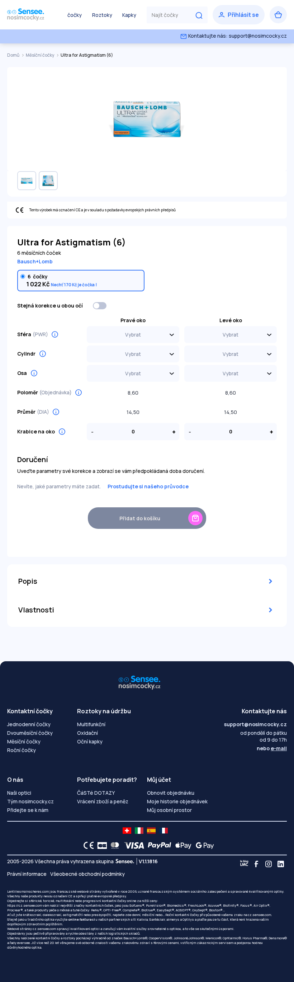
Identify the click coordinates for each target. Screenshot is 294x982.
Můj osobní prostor (169, 810)
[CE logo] (87, 845)
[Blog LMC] (244, 864)
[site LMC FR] (163, 830)
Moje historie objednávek (177, 801)
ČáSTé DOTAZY (96, 792)
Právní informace (27, 873)
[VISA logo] (132, 845)
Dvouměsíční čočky (30, 732)
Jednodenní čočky (29, 724)
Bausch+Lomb (35, 261)
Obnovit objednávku (170, 792)
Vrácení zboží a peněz (102, 801)
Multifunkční (91, 724)
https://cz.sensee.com (24, 905)
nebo (272, 748)
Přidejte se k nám (27, 810)
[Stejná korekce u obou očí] (100, 305)
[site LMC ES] (151, 830)
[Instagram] (268, 864)
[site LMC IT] (139, 830)
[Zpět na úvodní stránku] (32, 15)
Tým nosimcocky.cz (30, 801)
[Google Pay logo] (203, 845)
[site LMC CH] (127, 830)
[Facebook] (256, 864)
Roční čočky (21, 750)
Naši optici (19, 792)
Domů (13, 55)
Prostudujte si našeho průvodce (148, 486)
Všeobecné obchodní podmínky (87, 873)
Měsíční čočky (40, 55)
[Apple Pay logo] (181, 845)
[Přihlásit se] (239, 14)
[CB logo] (100, 845)
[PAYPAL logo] (157, 845)
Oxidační (87, 732)
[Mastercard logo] (113, 845)
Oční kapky (90, 741)
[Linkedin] (280, 864)
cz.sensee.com (259, 914)
